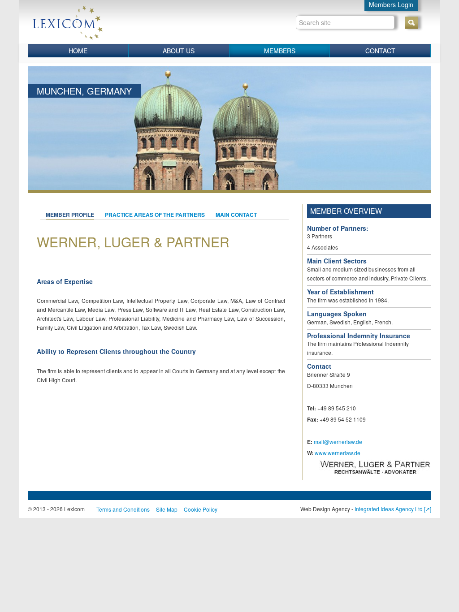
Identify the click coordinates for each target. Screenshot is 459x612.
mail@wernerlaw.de (338, 441)
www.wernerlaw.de (337, 453)
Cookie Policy (200, 509)
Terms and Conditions (123, 509)
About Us (179, 50)
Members (279, 50)
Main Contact (236, 215)
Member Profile (70, 215)
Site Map (167, 509)
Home (78, 50)
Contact (380, 50)
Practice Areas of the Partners (155, 215)
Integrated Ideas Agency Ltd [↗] (393, 509)
